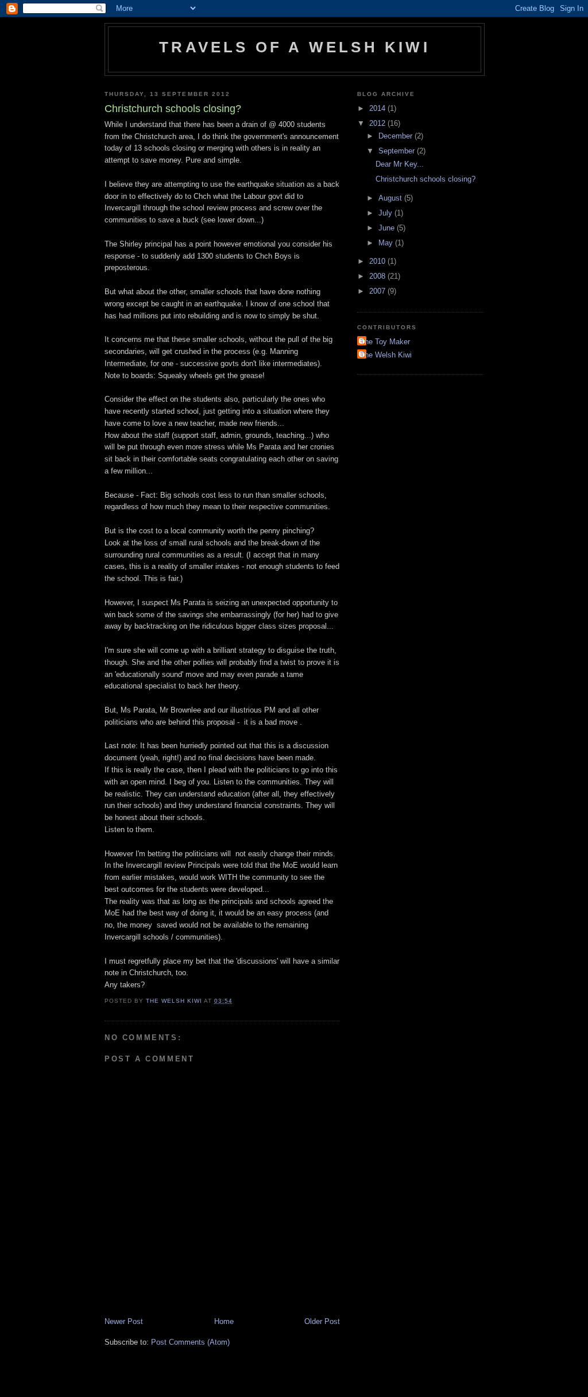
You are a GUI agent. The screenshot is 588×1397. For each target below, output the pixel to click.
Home (224, 1321)
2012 (378, 123)
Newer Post (124, 1321)
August (391, 198)
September (397, 151)
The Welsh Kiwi (386, 355)
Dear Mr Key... (400, 164)
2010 (378, 261)
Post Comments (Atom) (190, 1342)
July (386, 213)
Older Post (322, 1321)
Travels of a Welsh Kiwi (294, 47)
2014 (378, 108)
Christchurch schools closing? (425, 179)
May (386, 242)
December (396, 136)
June (387, 228)
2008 (378, 276)
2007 (378, 291)
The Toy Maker (385, 341)
